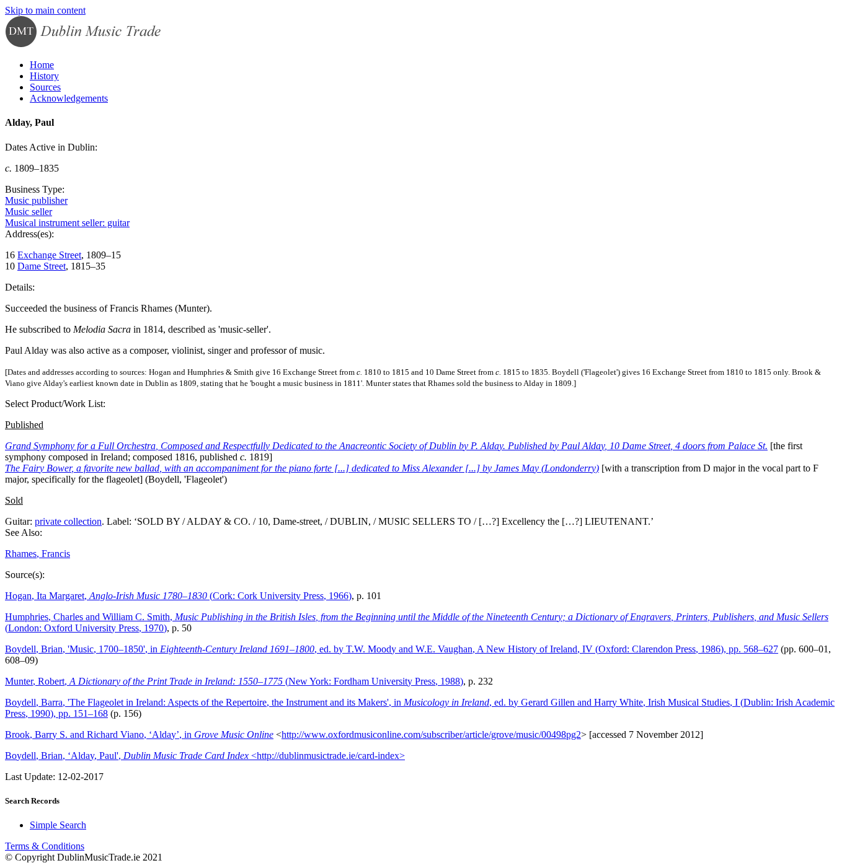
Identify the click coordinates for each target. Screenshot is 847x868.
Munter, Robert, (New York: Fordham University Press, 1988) (234, 681)
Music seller (28, 211)
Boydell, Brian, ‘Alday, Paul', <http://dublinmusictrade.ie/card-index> (205, 755)
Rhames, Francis (37, 553)
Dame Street (41, 266)
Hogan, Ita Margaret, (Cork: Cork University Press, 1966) (178, 595)
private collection (68, 521)
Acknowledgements (69, 98)
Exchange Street (49, 255)
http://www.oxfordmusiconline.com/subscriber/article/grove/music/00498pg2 (431, 734)
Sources (45, 87)
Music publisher (36, 200)
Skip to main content (45, 10)
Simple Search (58, 825)
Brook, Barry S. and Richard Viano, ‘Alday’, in (139, 734)
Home (42, 64)
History (44, 76)
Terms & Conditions (44, 846)
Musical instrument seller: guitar (67, 222)
